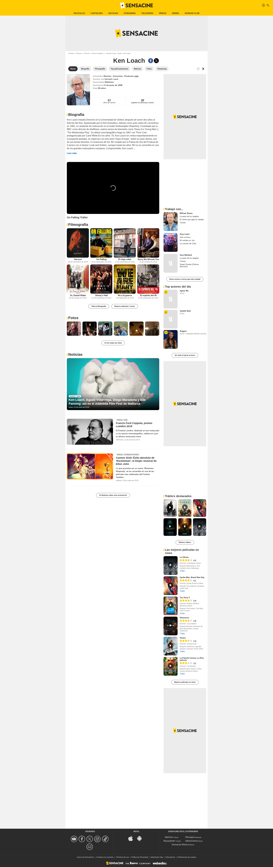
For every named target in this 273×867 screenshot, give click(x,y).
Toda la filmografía (98, 306)
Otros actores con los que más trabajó (184, 279)
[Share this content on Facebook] (150, 60)
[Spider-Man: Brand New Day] (171, 585)
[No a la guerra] (125, 279)
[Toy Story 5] (171, 605)
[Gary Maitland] (171, 263)
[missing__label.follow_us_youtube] (74, 839)
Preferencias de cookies (187, 857)
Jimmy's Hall (101, 295)
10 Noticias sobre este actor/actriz (113, 495)
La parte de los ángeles (189, 216)
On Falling (101, 259)
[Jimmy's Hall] (101, 279)
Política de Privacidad (139, 857)
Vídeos (162, 13)
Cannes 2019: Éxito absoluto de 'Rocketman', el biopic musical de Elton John (136, 460)
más (136, 76)
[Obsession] (171, 626)
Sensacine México (180, 844)
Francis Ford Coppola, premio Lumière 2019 (134, 425)
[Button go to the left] (198, 69)
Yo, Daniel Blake (78, 295)
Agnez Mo (184, 291)
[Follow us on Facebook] (82, 839)
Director (87, 53)
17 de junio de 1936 (113, 85)
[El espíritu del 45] (148, 279)
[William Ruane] (171, 221)
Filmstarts (190, 837)
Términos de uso (122, 857)
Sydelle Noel (185, 311)
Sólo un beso (185, 237)
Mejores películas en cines (185, 682)
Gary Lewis (185, 234)
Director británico (98, 53)
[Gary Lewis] (171, 242)
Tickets (183, 223)
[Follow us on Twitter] (90, 839)
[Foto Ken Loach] (74, 329)
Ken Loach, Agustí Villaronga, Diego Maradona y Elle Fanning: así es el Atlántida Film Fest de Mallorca (107, 401)
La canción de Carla (188, 243)
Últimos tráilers (185, 542)
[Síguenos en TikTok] (105, 839)
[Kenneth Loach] (78, 89)
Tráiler (182, 571)
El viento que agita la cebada (192, 219)
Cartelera (97, 13)
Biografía (76, 114)
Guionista (118, 76)
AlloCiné (168, 837)
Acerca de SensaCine (85, 857)
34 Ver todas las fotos (113, 343)
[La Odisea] (171, 565)
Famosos (79, 53)
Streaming (130, 13)
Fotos (73, 318)
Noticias (113, 13)
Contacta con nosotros (105, 857)
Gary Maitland (186, 255)
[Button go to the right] (203, 69)
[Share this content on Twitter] (156, 60)
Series (175, 13)
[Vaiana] (171, 646)
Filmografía (78, 224)
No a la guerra (125, 295)
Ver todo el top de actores (185, 355)
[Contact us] (90, 847)
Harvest (78, 259)
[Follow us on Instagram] (98, 839)
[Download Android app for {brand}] (141, 838)
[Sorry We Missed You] (148, 243)
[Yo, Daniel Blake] (78, 279)
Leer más (72, 153)
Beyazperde (169, 841)
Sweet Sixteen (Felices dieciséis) (189, 265)
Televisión (147, 13)
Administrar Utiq (156, 857)
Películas (79, 13)
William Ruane (186, 213)
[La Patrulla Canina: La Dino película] (171, 666)
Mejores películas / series (124, 306)
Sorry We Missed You (148, 259)
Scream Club (192, 13)
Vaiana (183, 638)
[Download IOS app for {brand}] (132, 838)
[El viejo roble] (125, 243)
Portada (71, 53)
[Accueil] (136, 5)
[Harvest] (78, 243)
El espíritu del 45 (148, 295)
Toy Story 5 (185, 597)
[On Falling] (101, 243)
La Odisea (184, 557)
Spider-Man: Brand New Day (192, 577)
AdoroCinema (191, 841)
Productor (129, 76)
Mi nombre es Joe (187, 240)
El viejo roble (124, 259)
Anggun (183, 331)
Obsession (184, 618)
